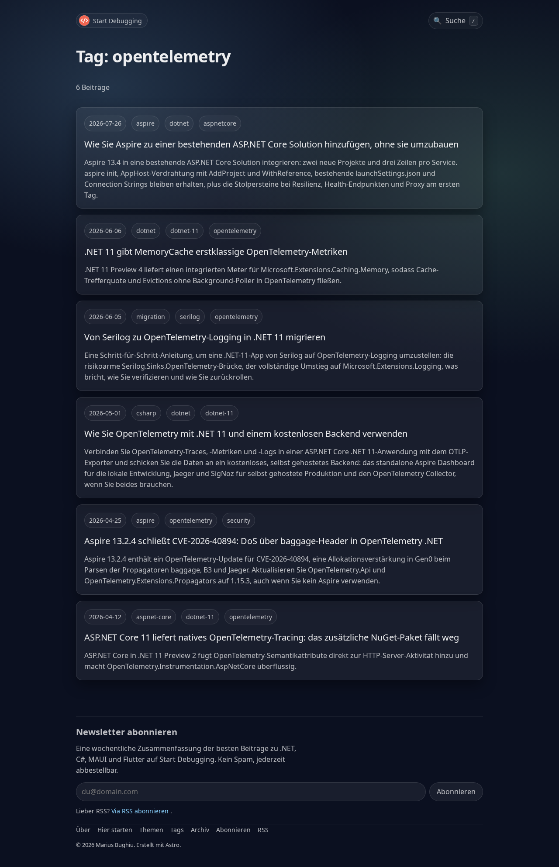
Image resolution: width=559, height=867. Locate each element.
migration (150, 316)
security (238, 520)
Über (83, 830)
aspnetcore (220, 123)
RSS (263, 830)
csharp (146, 413)
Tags (177, 830)
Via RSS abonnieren (140, 811)
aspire (145, 123)
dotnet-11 (184, 230)
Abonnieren (456, 791)
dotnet (179, 123)
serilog (190, 316)
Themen (151, 830)
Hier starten (114, 830)
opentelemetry (235, 230)
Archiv (200, 830)
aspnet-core (153, 617)
